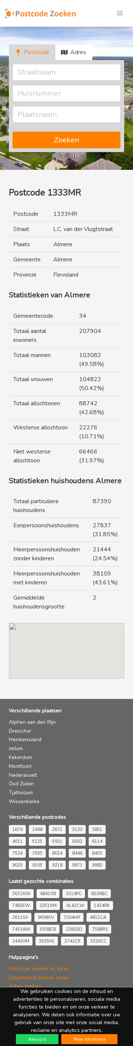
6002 (77, 841)
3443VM (20, 941)
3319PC (74, 894)
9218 (57, 865)
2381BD (74, 929)
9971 (77, 865)
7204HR (72, 917)
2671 (57, 829)
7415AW (21, 929)
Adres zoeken (25, 986)
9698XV (46, 917)
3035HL (47, 941)
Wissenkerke (24, 801)
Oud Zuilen (21, 783)
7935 (37, 853)
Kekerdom (20, 757)
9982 (97, 865)
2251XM (48, 905)
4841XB (48, 894)
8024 (57, 853)
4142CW (75, 905)
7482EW (21, 905)
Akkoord (37, 1039)
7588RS (100, 929)
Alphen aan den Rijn (32, 722)
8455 (97, 853)
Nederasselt (23, 775)
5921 (57, 841)
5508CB (48, 929)
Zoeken (66, 140)
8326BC (99, 894)
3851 (97, 829)
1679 (17, 829)
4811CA (98, 917)
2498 (37, 829)
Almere (62, 244)
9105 (37, 865)
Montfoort (20, 766)
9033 (17, 865)
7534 (17, 853)
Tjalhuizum (21, 792)
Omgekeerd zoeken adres (39, 977)
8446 (77, 853)
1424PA (102, 905)
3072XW (21, 894)
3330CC (98, 941)
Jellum (16, 748)
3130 (77, 829)
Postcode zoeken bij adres (39, 968)
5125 (37, 841)
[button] (119, 13)
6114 (97, 841)
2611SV (20, 917)
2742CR (72, 941)
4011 (17, 841)
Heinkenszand (25, 739)
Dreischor (20, 731)
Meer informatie (89, 1039)
